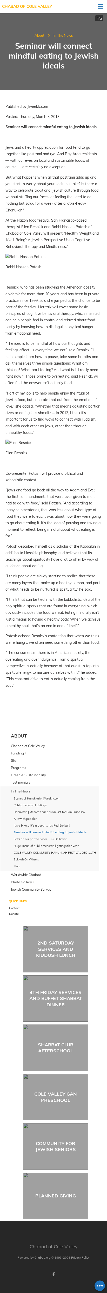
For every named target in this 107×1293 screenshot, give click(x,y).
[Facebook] (53, 1274)
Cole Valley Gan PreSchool (55, 1097)
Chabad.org (43, 1257)
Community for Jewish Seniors (56, 1146)
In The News (63, 35)
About (39, 35)
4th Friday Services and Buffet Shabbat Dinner (55, 998)
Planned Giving (55, 1196)
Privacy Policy (80, 1257)
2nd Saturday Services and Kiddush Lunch (55, 949)
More (17, 866)
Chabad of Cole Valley (27, 6)
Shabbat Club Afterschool (55, 1048)
